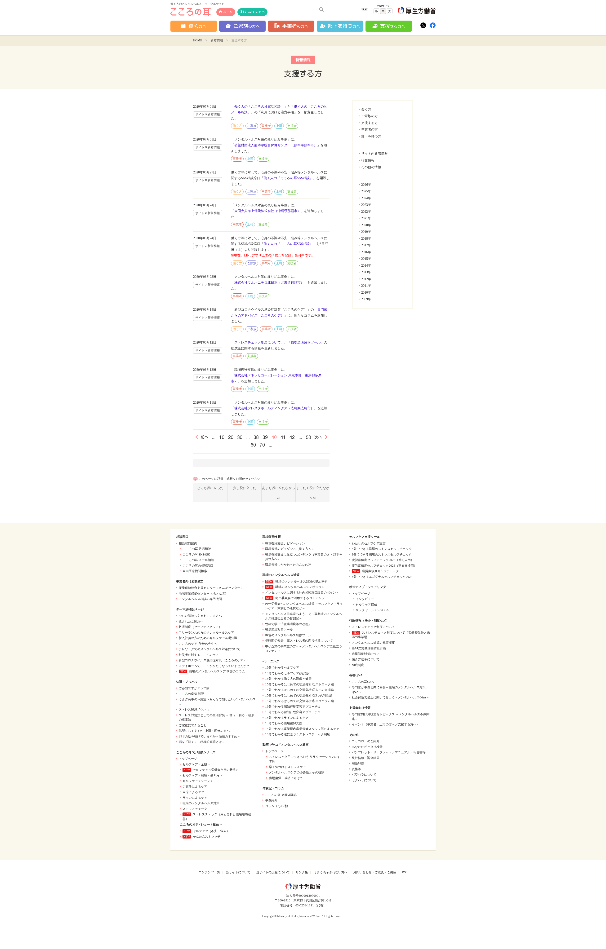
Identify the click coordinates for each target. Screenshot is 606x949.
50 (308, 437)
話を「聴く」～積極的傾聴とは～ (202, 742)
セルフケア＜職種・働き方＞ (203, 775)
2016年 (366, 252)
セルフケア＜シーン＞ (198, 781)
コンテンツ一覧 (209, 872)
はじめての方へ (254, 11)
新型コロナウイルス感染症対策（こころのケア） (212, 660)
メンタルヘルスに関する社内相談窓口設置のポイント (302, 592)
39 (265, 437)
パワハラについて (364, 774)
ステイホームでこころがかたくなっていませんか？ (214, 666)
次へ (318, 437)
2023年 (366, 205)
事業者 (266, 126)
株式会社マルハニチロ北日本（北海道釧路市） (269, 282)
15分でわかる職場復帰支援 (283, 723)
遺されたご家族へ (191, 621)
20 (230, 437)
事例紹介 (271, 800)
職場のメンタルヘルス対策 (201, 803)
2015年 (366, 258)
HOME (197, 40)
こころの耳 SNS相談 (196, 554)
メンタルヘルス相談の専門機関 (200, 599)
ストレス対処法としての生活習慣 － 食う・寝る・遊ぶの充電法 (216, 717)
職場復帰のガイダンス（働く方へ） (289, 549)
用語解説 (358, 763)
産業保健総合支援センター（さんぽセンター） (211, 588)
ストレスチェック (195, 809)
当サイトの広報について (273, 872)
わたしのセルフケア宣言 (369, 543)
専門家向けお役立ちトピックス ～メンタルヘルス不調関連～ (390, 716)
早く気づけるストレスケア (287, 767)
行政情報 (367, 160)
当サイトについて (238, 872)
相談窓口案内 (188, 543)
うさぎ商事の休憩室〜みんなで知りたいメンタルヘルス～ (217, 701)
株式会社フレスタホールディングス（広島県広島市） (274, 408)
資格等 (356, 769)
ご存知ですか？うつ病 (194, 688)
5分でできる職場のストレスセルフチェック (382, 549)
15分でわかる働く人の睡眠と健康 (288, 678)
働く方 (366, 109)
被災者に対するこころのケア (199, 655)
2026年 (366, 184)
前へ (204, 437)
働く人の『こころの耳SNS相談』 (288, 178)
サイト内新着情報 (374, 153)
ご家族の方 (369, 116)
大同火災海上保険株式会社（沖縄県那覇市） (267, 211)
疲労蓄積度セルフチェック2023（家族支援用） (384, 565)
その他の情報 (371, 167)
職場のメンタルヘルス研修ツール (288, 635)
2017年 (366, 245)
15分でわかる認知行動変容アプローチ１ (293, 706)
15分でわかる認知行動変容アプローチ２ (293, 712)
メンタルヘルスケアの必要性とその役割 (296, 772)
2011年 (366, 285)
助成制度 (358, 665)
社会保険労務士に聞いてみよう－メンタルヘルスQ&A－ (390, 697)
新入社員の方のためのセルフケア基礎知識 (208, 638)
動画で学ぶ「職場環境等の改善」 (288, 624)
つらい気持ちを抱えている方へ (200, 616)
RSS (404, 872)
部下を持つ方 (371, 136)
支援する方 (369, 123)
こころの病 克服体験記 (281, 795)
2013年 (366, 272)
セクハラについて (364, 780)
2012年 (366, 279)
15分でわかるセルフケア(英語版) (287, 673)
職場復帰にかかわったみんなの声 (288, 564)
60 (253, 445)
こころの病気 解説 (191, 694)
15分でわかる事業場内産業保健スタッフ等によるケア (302, 729)
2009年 (366, 299)
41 (283, 437)
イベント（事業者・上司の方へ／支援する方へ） (385, 724)
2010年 (366, 292)
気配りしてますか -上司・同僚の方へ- (205, 731)
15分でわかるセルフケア (282, 667)
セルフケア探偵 (366, 604)
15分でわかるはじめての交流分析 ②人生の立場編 (299, 690)
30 (239, 437)
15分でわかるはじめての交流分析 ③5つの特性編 (298, 695)
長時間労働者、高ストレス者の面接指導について (299, 640)
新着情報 (217, 40)
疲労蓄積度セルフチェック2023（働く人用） (383, 560)
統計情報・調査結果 (365, 758)
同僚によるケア (193, 792)
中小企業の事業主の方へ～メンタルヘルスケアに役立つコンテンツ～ (303, 648)
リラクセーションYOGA (372, 610)
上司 (279, 126)
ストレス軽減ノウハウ (194, 709)
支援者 (292, 126)
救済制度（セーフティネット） (200, 627)
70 (262, 445)
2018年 (366, 238)
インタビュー (365, 599)
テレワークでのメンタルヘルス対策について (209, 649)
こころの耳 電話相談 (197, 549)
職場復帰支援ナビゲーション (285, 543)
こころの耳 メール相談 (198, 560)
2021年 (366, 218)
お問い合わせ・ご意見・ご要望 (374, 872)
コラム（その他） (277, 806)
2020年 (366, 225)
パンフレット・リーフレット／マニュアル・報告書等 (389, 752)
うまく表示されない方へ (331, 872)
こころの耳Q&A (363, 682)
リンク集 (302, 872)
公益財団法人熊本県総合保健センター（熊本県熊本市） (275, 145)
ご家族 (251, 126)
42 (292, 437)
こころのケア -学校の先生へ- (198, 643)
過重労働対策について (367, 654)
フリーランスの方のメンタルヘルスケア (206, 632)
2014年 (366, 265)
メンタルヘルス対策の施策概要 (373, 642)
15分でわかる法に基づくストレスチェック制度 (297, 734)
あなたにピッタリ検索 (367, 747)
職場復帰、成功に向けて (286, 778)
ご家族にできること (192, 725)
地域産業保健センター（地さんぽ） (203, 593)
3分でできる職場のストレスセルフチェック (382, 554)
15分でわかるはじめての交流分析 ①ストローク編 (299, 684)
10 (221, 437)
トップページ (188, 758)
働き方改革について (365, 659)
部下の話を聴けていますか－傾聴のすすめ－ (209, 736)
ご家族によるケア (195, 786)
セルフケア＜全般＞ (196, 764)
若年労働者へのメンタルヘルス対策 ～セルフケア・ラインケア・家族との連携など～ (304, 606)
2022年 (366, 211)
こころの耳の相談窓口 (198, 565)
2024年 (366, 198)
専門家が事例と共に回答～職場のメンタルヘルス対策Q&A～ (389, 689)
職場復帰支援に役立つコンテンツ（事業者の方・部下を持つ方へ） (303, 557)
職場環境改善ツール (306, 342)
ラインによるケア (195, 797)
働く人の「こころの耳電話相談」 (259, 106)
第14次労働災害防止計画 (369, 648)
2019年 (366, 232)
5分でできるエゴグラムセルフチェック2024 (382, 576)
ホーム (227, 11)
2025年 (366, 191)
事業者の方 (369, 129)
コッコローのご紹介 (365, 741)
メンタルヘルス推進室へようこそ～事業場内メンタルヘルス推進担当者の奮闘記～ (303, 616)
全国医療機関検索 (195, 571)
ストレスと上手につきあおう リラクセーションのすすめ (304, 759)
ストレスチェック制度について (257, 342)
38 (256, 437)
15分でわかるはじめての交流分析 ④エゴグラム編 (299, 701)
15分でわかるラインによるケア (286, 717)
